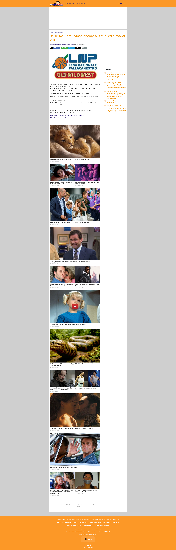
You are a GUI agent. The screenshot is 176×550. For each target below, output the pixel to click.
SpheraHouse (90, 547)
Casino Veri (81, 522)
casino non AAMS (106, 522)
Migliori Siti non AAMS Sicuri (74, 525)
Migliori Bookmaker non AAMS (91, 525)
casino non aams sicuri (88, 519)
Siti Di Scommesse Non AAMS (93, 522)
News (66, 3)
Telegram (72, 47)
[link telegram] (121, 3)
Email (85, 47)
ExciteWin (74, 522)
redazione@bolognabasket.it (89, 534)
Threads (79, 47)
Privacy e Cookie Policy (62, 519)
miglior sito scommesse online (103, 519)
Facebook (57, 47)
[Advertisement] (88, 19)
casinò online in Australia (64, 522)
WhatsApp (64, 47)
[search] (125, 3)
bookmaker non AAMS (75, 519)
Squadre (71, 3)
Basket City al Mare (80, 3)
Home (51, 32)
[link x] (116, 3)
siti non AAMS (116, 519)
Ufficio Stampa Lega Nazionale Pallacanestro (62, 44)
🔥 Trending (107, 69)
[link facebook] (118, 3)
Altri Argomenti (59, 32)
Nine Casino (115, 522)
